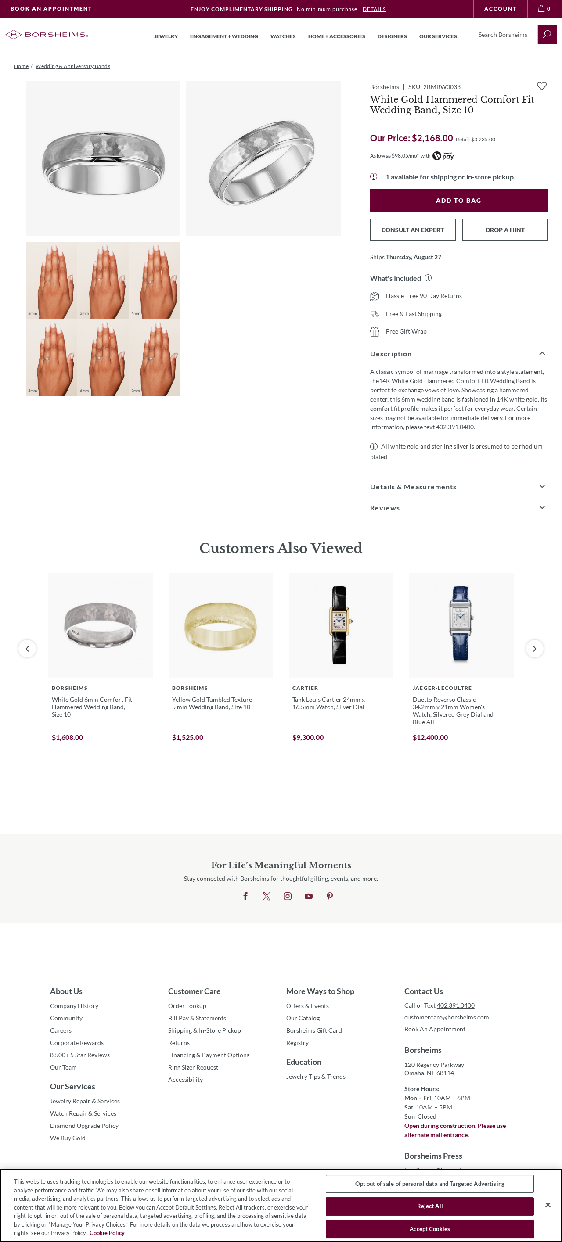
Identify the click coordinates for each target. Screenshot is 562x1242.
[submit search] (547, 34)
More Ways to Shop (320, 991)
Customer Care (194, 991)
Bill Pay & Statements (197, 1018)
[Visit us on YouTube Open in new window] (309, 896)
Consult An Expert (413, 229)
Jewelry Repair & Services (85, 1101)
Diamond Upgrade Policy (84, 1125)
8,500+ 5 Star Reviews (80, 1055)
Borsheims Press (433, 1155)
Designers (392, 36)
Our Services (72, 1086)
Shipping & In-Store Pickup (204, 1030)
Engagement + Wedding (224, 36)
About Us (66, 991)
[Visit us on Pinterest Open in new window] (330, 896)
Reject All (430, 1206)
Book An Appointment (51, 8)
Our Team (63, 1067)
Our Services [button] (438, 36)
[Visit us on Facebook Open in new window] (245, 896)
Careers (61, 1030)
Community (66, 1018)
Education (303, 1061)
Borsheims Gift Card (314, 1030)
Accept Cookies (430, 1228)
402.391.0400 (456, 1005)
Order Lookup (187, 1005)
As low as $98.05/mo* (394, 155)
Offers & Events (307, 1005)
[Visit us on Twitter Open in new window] (266, 896)
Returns (179, 1042)
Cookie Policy (107, 1232)
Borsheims (423, 1050)
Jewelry (166, 36)
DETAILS (374, 9)
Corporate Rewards (77, 1042)
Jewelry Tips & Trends (316, 1076)
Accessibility (185, 1079)
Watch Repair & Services (83, 1113)
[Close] (548, 1204)
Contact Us (423, 991)
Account (500, 8)
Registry (297, 1042)
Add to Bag (459, 200)
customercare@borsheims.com (446, 1017)
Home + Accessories (336, 36)
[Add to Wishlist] (542, 86)
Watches (283, 36)
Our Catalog (303, 1018)
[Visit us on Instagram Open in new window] (288, 896)
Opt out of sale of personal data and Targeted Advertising (429, 1183)
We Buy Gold (68, 1137)
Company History (74, 1005)
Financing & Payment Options (208, 1055)
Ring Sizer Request (193, 1067)
